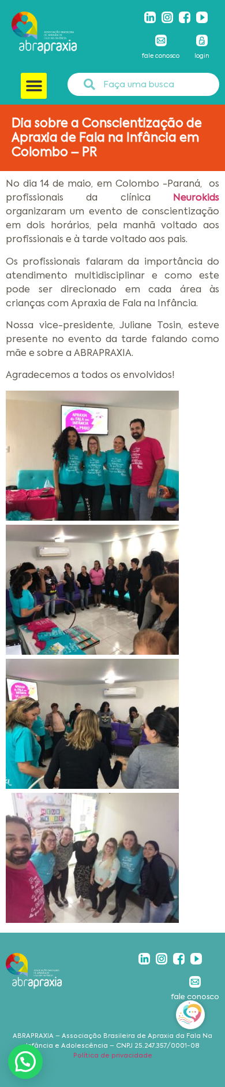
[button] (34, 86)
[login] (202, 40)
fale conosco (160, 56)
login (201, 56)
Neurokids (185, 197)
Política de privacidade (112, 1055)
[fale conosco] (161, 40)
